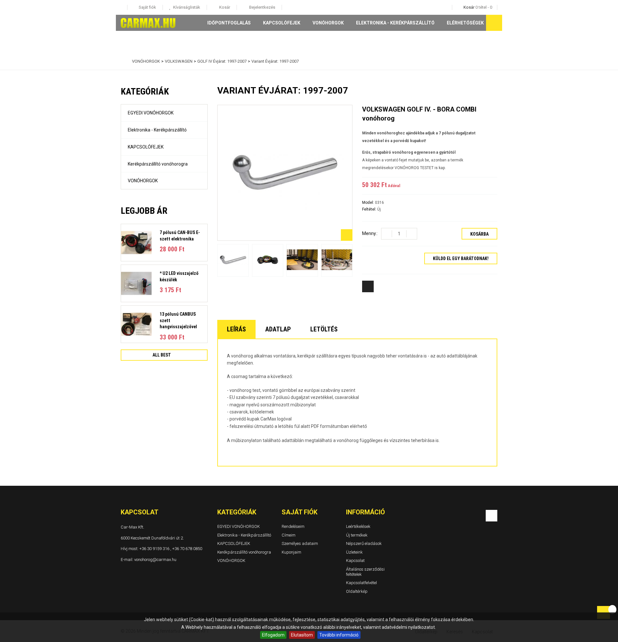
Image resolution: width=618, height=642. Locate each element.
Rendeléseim (293, 526)
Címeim (288, 535)
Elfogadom (273, 634)
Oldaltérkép (357, 591)
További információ (339, 634)
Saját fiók (299, 512)
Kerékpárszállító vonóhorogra (158, 164)
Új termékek (357, 535)
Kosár (224, 7)
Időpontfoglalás (229, 22)
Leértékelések (358, 526)
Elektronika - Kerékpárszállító (395, 22)
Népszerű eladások (364, 543)
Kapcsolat (355, 560)
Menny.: (370, 233)
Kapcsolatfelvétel (361, 582)
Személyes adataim (300, 543)
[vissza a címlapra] (122, 61)
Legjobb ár (144, 210)
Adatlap (278, 329)
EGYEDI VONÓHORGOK (150, 112)
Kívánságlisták (186, 7)
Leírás (236, 329)
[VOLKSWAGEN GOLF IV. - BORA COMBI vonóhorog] (233, 260)
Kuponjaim (291, 552)
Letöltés (324, 329)
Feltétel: (369, 209)
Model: (368, 202)
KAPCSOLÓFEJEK (281, 22)
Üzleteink (354, 552)
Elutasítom (302, 634)
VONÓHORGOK (328, 22)
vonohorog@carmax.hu (155, 559)
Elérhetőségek (465, 22)
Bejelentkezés (261, 7)
